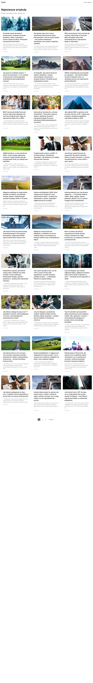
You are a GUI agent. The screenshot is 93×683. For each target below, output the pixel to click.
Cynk (3, 2)
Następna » (51, 419)
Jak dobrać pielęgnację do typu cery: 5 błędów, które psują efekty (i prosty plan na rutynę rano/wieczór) (15, 394)
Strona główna (88, 2)
